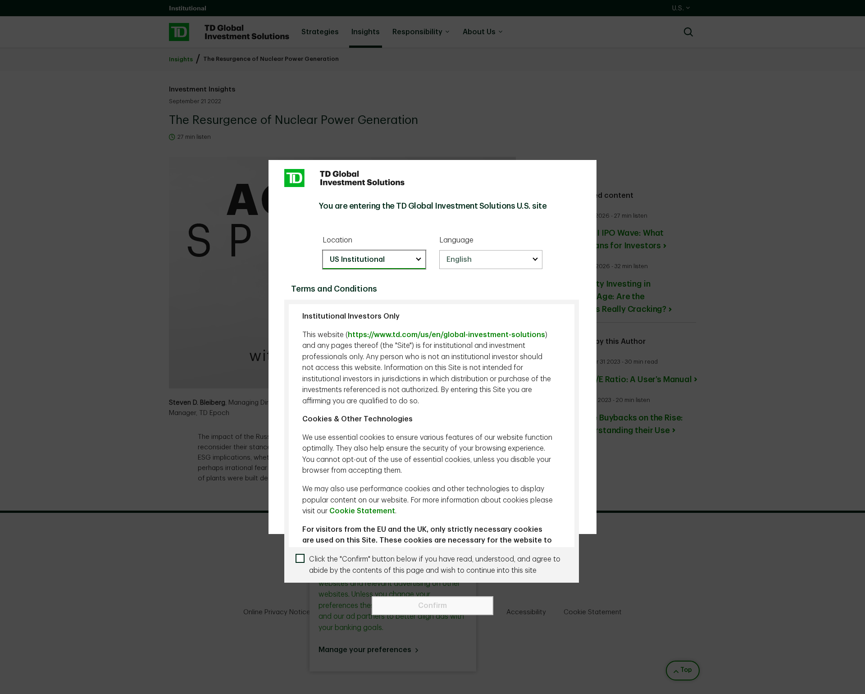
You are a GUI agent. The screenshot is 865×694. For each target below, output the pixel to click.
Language (456, 240)
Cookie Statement (362, 511)
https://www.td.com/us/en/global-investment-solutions (446, 334)
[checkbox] (435, 565)
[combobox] (374, 259)
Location (337, 240)
